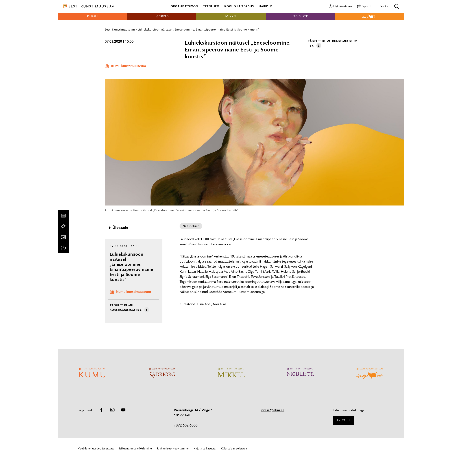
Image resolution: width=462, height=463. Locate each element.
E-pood (366, 6)
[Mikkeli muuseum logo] (231, 16)
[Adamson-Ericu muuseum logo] (369, 16)
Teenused (211, 6)
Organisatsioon (184, 6)
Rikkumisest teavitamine (173, 448)
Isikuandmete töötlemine (135, 448)
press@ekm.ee (272, 410)
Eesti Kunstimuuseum (120, 29)
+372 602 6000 (185, 425)
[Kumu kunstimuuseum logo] (92, 16)
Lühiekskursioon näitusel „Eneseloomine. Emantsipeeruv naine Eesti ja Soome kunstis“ (198, 29)
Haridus (266, 6)
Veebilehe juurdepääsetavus (96, 448)
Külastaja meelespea (234, 448)
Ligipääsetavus (342, 6)
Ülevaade (120, 228)
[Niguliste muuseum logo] (300, 16)
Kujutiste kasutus (205, 448)
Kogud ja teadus (239, 6)
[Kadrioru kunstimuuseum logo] (161, 16)
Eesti (383, 6)
